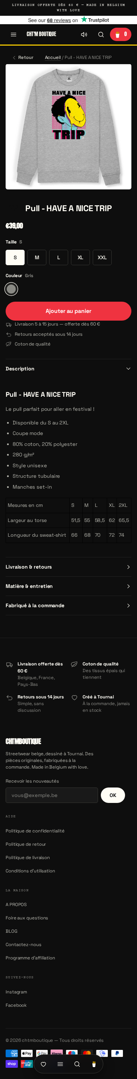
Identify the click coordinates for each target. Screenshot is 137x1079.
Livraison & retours (29, 567)
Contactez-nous (23, 944)
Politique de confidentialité (35, 831)
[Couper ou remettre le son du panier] (84, 34)
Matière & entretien (29, 586)
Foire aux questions (27, 918)
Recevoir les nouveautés (32, 781)
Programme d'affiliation (30, 958)
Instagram (16, 992)
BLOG (12, 931)
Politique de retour (26, 844)
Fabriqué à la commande (35, 605)
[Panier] (94, 1064)
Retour (25, 57)
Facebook (16, 1005)
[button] (13, 208)
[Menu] (13, 34)
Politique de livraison (28, 857)
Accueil (53, 57)
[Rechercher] (101, 34)
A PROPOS (16, 904)
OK (113, 795)
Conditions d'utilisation (30, 871)
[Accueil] (43, 1064)
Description (20, 369)
